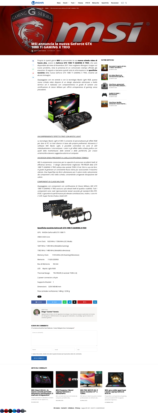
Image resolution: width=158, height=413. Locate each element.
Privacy (77, 408)
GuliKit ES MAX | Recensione (114, 93)
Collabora (71, 408)
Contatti (64, 408)
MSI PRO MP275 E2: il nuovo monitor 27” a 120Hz (89, 392)
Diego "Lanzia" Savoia (40, 50)
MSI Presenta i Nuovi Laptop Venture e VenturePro (64, 392)
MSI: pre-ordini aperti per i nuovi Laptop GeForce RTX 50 (115, 392)
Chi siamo (56, 408)
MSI (39, 296)
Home (33, 8)
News (46, 8)
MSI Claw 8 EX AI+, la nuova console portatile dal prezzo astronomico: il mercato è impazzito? (42, 392)
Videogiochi (40, 8)
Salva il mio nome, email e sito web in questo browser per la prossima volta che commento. (57, 354)
